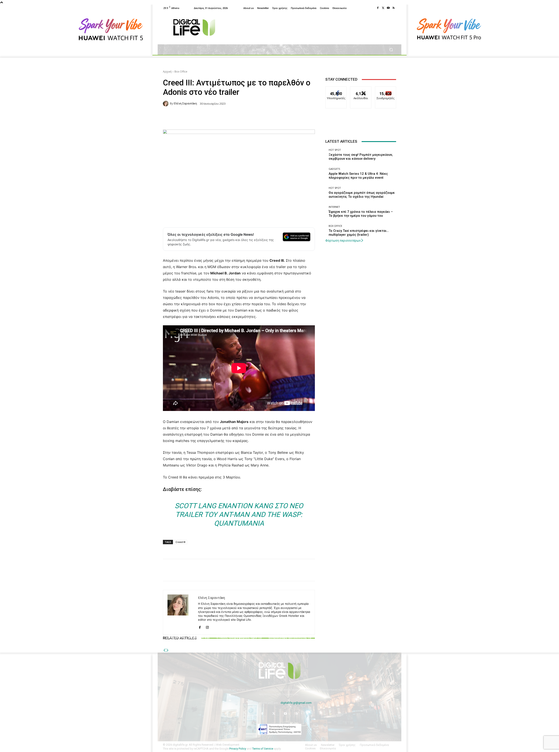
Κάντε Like (336, 90)
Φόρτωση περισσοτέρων (343, 240)
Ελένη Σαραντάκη (185, 103)
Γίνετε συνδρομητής (385, 91)
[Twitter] (383, 8)
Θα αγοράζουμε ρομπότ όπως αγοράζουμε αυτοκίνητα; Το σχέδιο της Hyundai (290, 637)
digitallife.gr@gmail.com (296, 702)
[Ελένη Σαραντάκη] (166, 103)
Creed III (180, 542)
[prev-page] (164, 650)
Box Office (180, 71)
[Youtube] (388, 8)
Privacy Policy (237, 748)
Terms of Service (262, 748)
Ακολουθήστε (360, 90)
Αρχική (167, 71)
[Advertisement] (360, 270)
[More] (362, 570)
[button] (391, 50)
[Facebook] (377, 8)
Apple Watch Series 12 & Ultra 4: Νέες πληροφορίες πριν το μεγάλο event (239, 637)
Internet (334, 207)
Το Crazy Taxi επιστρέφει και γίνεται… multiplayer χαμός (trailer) (359, 233)
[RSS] (393, 8)
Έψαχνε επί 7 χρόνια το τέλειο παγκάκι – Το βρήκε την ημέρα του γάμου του (361, 214)
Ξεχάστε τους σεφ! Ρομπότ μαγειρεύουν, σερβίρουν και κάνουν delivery (188, 637)
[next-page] (167, 650)
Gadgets (238, 628)
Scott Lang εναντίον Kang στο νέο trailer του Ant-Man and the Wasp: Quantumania (239, 514)
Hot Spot (187, 628)
